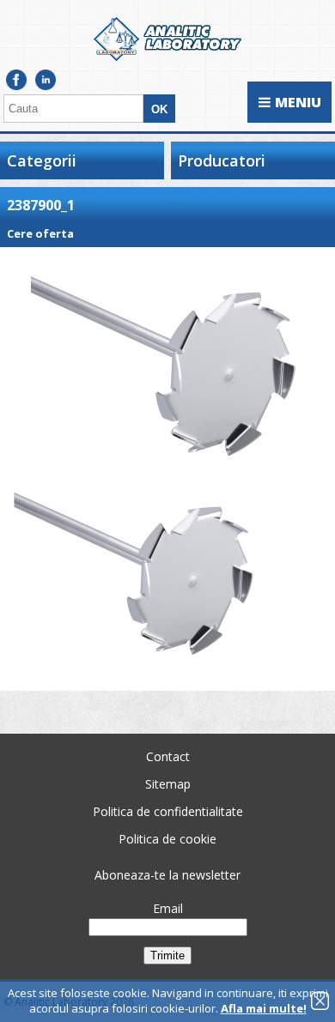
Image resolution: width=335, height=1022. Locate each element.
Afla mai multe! (264, 1008)
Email (168, 908)
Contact (168, 756)
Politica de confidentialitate (168, 811)
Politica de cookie (167, 839)
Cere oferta (40, 233)
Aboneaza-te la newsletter (167, 875)
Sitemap (168, 784)
